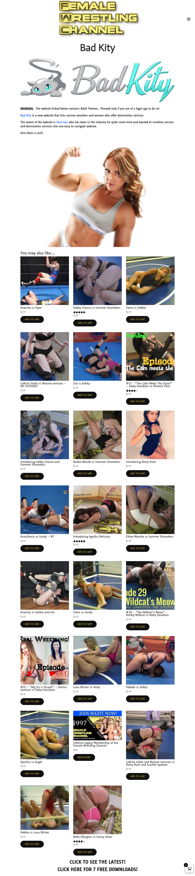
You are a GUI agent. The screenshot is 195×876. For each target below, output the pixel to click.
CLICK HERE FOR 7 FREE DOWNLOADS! (98, 869)
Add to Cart (32, 319)
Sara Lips (62, 122)
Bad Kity (25, 115)
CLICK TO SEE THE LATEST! (97, 862)
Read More (84, 757)
